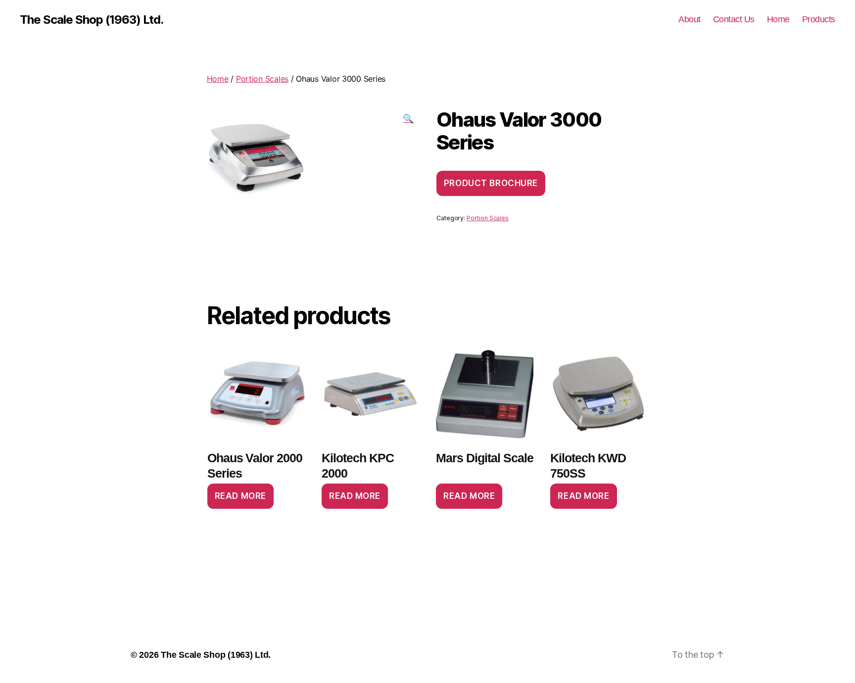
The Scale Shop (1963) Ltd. (91, 20)
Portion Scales (262, 79)
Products (818, 19)
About (689, 19)
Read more (240, 496)
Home (778, 19)
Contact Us (734, 19)
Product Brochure (491, 183)
